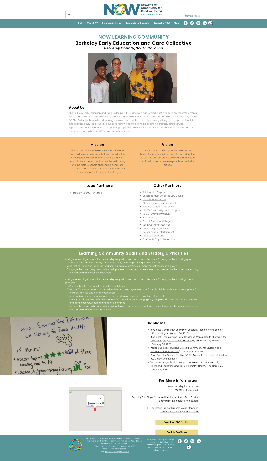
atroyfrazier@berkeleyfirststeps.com (179, 401)
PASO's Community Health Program (162, 210)
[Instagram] (198, 23)
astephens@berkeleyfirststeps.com (179, 412)
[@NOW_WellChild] (192, 23)
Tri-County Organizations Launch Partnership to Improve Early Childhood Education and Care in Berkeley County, (184, 364)
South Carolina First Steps (156, 225)
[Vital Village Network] (186, 23)
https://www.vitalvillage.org (114, 449)
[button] (210, 22)
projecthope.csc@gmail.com (117, 451)
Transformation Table (154, 199)
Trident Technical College (157, 221)
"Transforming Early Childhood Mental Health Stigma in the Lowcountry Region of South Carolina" (188, 339)
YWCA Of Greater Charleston (158, 207)
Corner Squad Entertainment (158, 232)
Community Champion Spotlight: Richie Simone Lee (190, 330)
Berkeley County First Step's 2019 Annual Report (182, 355)
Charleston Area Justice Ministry (160, 203)
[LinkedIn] (205, 23)
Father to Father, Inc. (154, 236)
